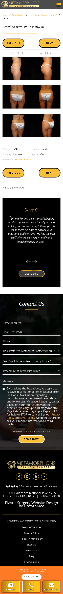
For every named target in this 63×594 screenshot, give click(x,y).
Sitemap (31, 544)
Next (49, 43)
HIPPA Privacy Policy (31, 538)
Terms (47, 432)
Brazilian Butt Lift (49, 15)
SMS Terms (27, 418)
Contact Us (51, 589)
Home (5, 15)
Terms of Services (31, 527)
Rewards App (31, 562)
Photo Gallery (18, 15)
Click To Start (31, 577)
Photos (11, 589)
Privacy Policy (31, 533)
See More (31, 273)
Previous (13, 43)
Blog (31, 556)
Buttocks (33, 15)
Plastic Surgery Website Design (31, 502)
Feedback (31, 550)
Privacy (39, 432)
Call (31, 589)
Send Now (31, 439)
